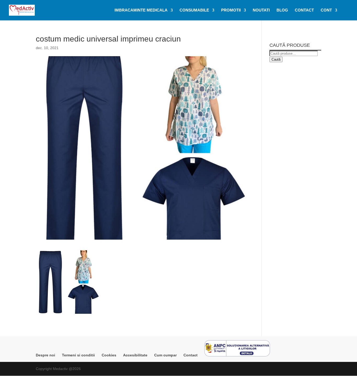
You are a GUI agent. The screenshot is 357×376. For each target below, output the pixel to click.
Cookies (109, 355)
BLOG (282, 10)
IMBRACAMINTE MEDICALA (141, 10)
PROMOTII (231, 10)
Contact (190, 355)
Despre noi (45, 355)
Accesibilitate (135, 355)
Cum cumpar (165, 355)
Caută (276, 59)
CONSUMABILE (194, 10)
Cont (326, 10)
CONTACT (304, 10)
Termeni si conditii (78, 355)
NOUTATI (261, 10)
